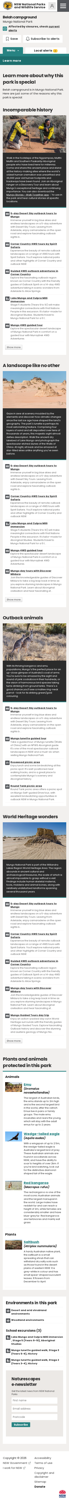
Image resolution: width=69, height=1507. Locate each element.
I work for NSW (12, 1468)
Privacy (39, 1468)
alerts (45, 50)
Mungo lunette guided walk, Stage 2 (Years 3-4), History (35, 1361)
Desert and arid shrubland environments (29, 1311)
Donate (39, 1487)
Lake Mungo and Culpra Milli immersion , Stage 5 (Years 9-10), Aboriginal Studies (37, 1340)
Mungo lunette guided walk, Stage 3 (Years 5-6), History (35, 1351)
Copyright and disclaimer (44, 1475)
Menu (11, 50)
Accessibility (42, 1458)
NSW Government (15, 1463)
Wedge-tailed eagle (42, 1134)
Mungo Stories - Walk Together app (27, 195)
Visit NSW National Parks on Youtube (22, 1501)
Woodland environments (27, 1320)
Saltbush (31, 1242)
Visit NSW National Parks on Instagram (14, 1501)
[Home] (8, 5)
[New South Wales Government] (62, 1494)
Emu (27, 1084)
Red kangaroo (36, 1183)
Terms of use (43, 1463)
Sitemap (40, 1482)
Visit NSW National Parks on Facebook (6, 1501)
